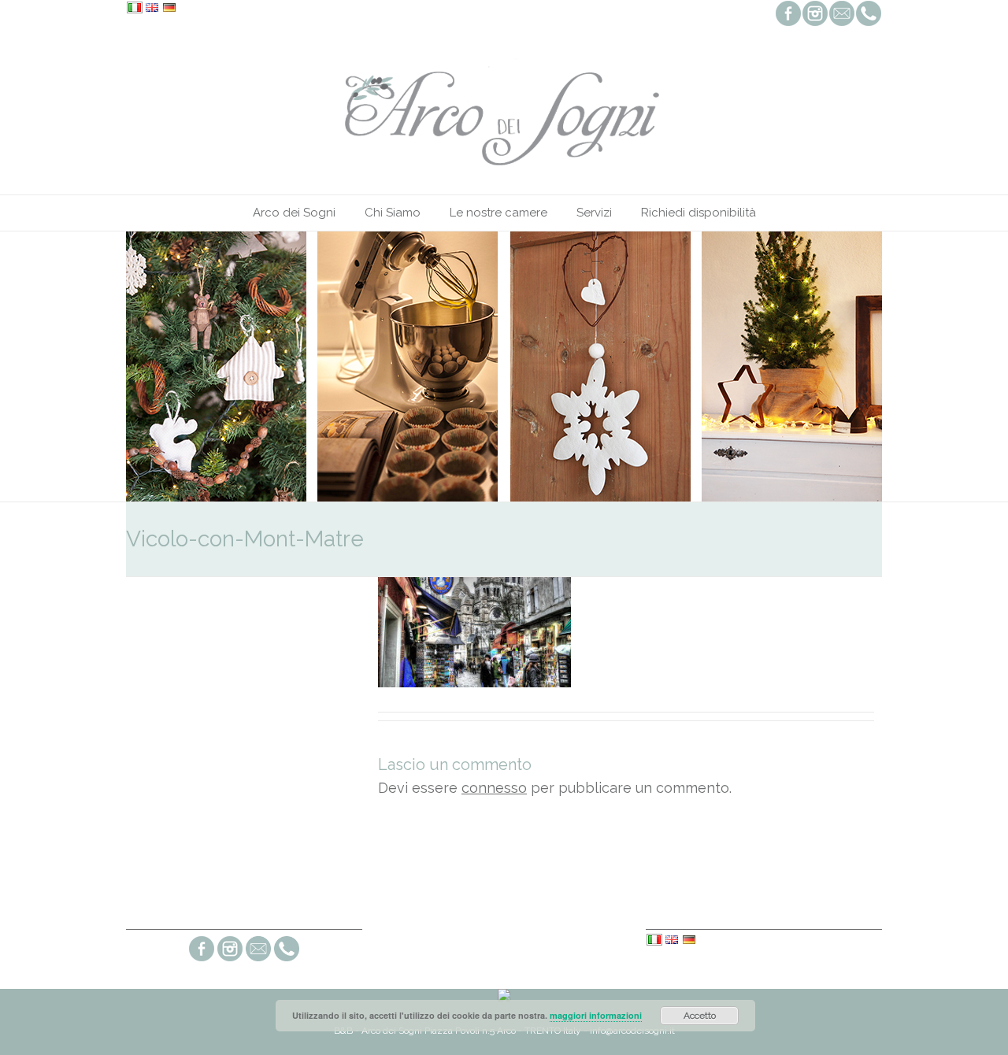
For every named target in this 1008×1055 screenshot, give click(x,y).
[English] (152, 9)
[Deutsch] (169, 9)
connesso (494, 787)
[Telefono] (286, 959)
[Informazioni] (258, 959)
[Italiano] (134, 9)
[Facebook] (201, 959)
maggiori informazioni (596, 1015)
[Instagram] (230, 959)
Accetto (700, 1015)
